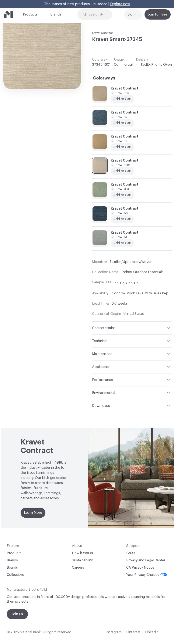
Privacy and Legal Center (145, 560)
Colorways (104, 78)
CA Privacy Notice (140, 567)
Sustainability (82, 560)
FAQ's (130, 553)
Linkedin (152, 632)
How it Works (82, 553)
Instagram (114, 632)
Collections (16, 574)
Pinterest (133, 632)
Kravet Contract (102, 32)
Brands (55, 14)
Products (30, 14)
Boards (12, 567)
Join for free (157, 14)
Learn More (33, 512)
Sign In (133, 14)
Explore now (120, 4)
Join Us (17, 614)
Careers (78, 567)
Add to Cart (122, 243)
